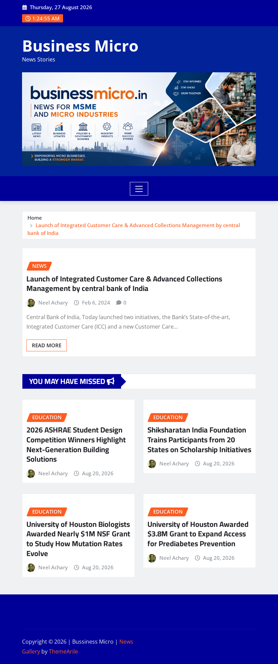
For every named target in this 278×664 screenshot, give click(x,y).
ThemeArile (63, 651)
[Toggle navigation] (139, 189)
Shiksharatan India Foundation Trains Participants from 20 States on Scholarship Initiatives (199, 439)
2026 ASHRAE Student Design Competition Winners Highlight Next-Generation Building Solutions (76, 444)
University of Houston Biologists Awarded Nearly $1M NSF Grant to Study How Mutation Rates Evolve (78, 538)
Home (34, 217)
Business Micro (80, 45)
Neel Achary (53, 302)
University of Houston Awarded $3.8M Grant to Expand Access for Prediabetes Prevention (198, 534)
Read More (46, 345)
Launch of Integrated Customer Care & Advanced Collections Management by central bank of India (124, 284)
